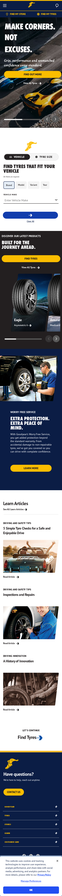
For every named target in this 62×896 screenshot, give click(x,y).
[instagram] (38, 856)
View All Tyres (30, 83)
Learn (7, 833)
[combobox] (31, 200)
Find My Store (18, 14)
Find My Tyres (48, 14)
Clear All (30, 221)
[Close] (57, 861)
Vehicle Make (10, 195)
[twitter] (31, 856)
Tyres (7, 815)
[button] (47, 119)
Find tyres (31, 258)
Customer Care (12, 842)
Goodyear (9, 807)
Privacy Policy (44, 874)
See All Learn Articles (13, 509)
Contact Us (13, 792)
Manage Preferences (31, 881)
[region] (31, 876)
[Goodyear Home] (31, 5)
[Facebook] (24, 856)
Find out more (33, 74)
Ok (31, 890)
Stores (8, 824)
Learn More (31, 468)
